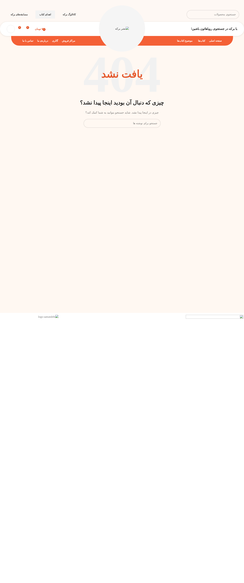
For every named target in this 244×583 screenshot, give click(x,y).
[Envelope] (156, 319)
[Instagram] (166, 319)
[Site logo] (122, 28)
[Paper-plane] (177, 319)
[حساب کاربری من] (11, 29)
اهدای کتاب (45, 14)
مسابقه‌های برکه (19, 14)
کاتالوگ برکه (69, 14)
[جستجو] (191, 14)
